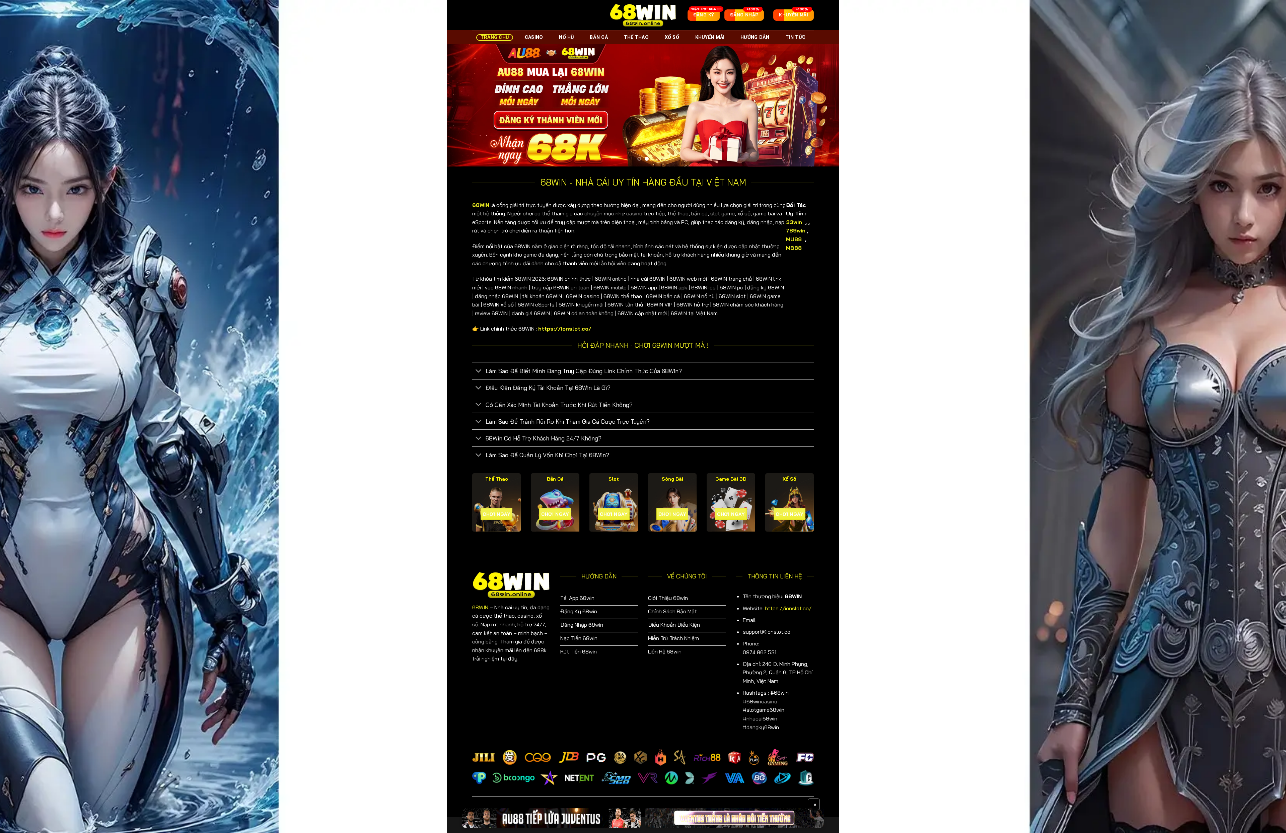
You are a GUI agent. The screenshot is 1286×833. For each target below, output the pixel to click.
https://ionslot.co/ (788, 608)
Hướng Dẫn (755, 37)
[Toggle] (478, 371)
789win (795, 230)
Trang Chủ (495, 37)
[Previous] (463, 105)
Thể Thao (636, 37)
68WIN (480, 607)
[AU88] (551, 818)
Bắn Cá (599, 37)
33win (794, 222)
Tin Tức (795, 37)
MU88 (794, 239)
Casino (534, 37)
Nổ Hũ (566, 37)
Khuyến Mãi (710, 37)
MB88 (794, 248)
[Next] (822, 105)
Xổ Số (672, 37)
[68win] (643, 15)
